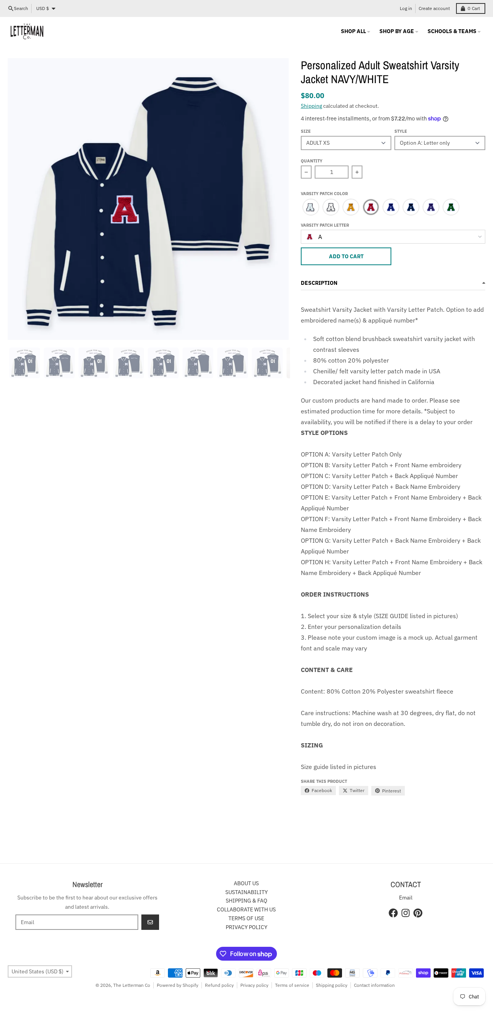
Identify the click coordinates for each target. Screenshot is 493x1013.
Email (406, 897)
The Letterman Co (131, 985)
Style (400, 131)
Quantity (311, 161)
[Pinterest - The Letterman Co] (418, 913)
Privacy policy (254, 985)
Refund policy (219, 985)
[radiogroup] (393, 207)
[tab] (24, 363)
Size (306, 131)
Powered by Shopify (177, 985)
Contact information (374, 985)
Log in (406, 8)
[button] (393, 194)
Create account (434, 8)
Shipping (311, 105)
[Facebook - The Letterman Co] (393, 913)
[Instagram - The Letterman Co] (405, 913)
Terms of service (292, 985)
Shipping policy (331, 985)
